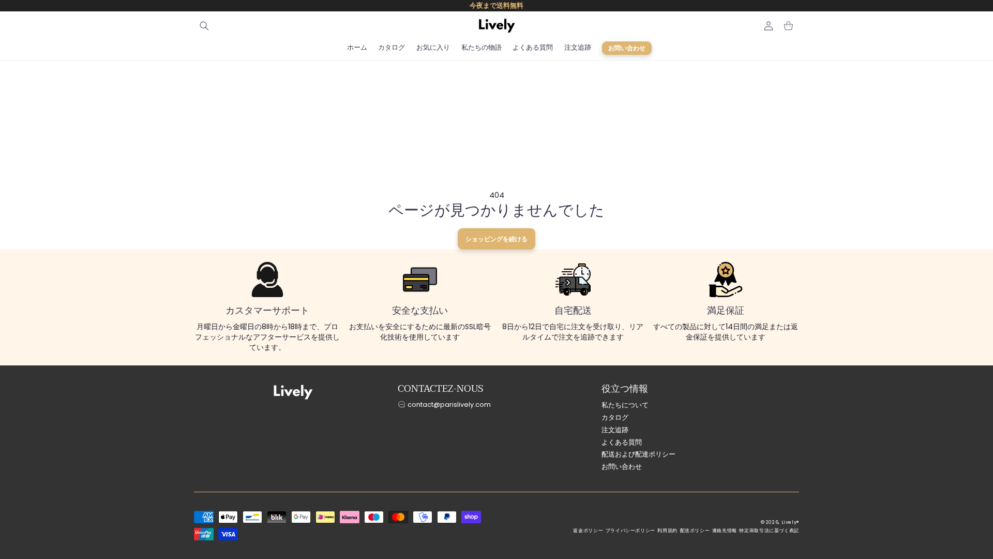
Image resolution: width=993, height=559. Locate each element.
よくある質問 (621, 442)
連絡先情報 (724, 530)
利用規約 (667, 530)
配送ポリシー (695, 530)
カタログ (614, 417)
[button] (204, 26)
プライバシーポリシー (630, 530)
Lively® (790, 522)
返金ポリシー (588, 530)
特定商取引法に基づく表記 (769, 530)
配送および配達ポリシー (638, 454)
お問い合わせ (621, 466)
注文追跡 (614, 429)
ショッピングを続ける (496, 239)
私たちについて (625, 405)
